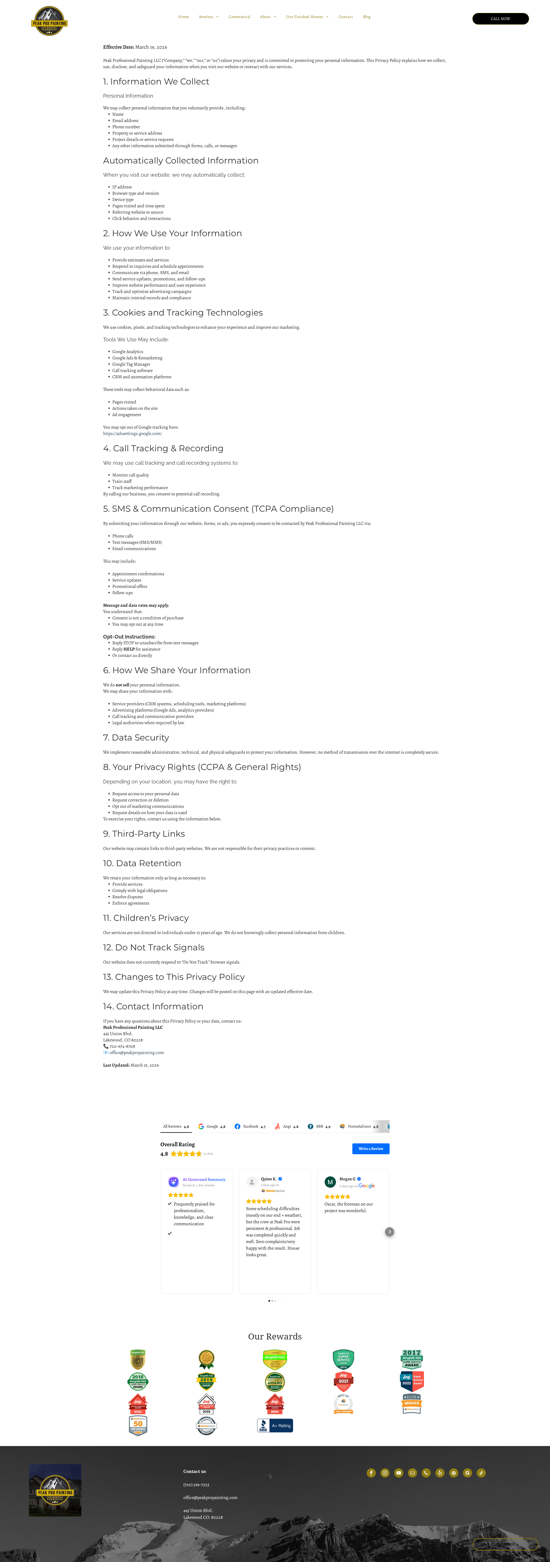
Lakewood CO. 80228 (203, 1517)
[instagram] (385, 1473)
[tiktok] (481, 1473)
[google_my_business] (467, 1473)
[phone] (426, 1473)
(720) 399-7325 (196, 1485)
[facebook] (371, 1473)
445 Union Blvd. (198, 1510)
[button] (160, 1231)
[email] (412, 1473)
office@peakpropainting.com (137, 1052)
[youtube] (398, 1473)
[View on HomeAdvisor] (252, 1182)
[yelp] (440, 1473)
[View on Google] (330, 1182)
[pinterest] (453, 1473)
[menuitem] (184, 17)
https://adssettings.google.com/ (132, 433)
